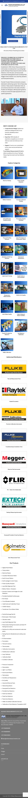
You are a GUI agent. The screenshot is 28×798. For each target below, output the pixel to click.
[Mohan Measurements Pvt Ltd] (15, 5)
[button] (2, 5)
